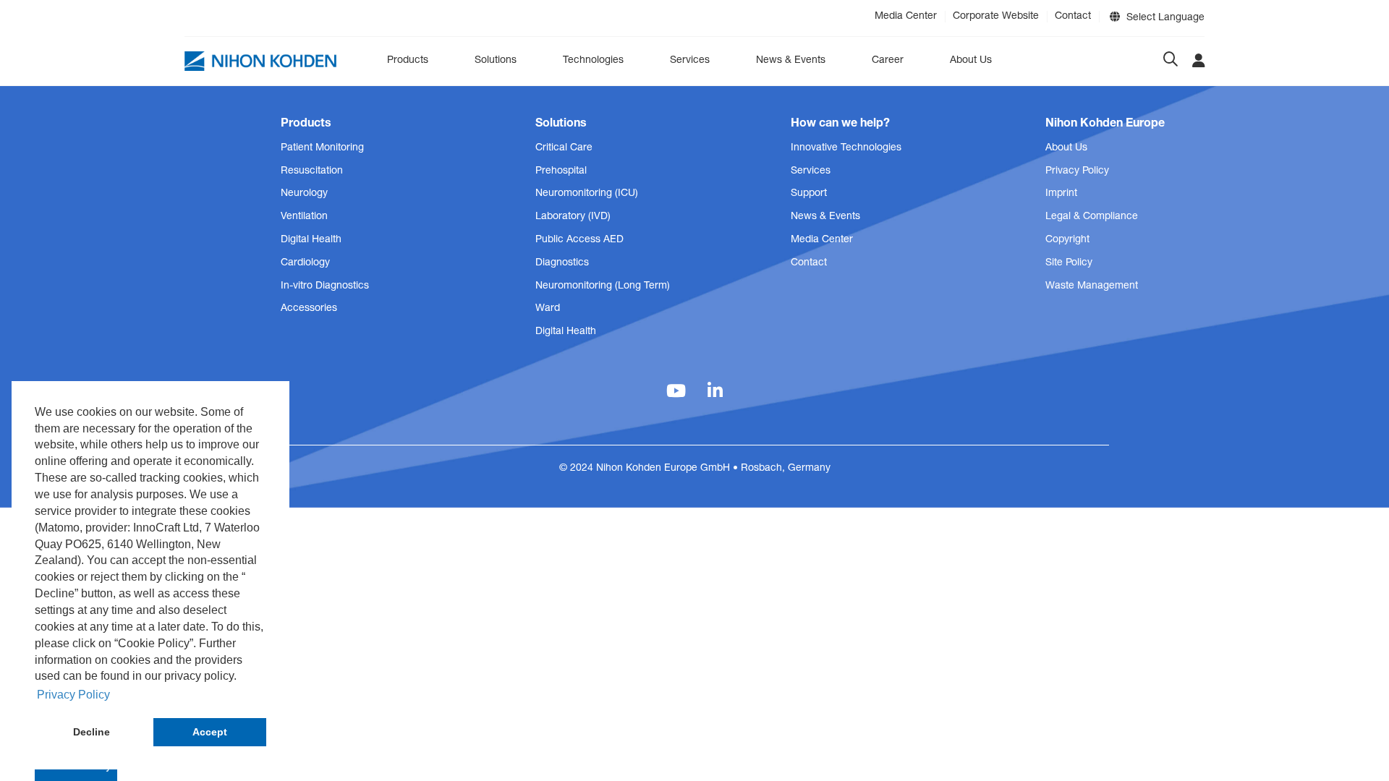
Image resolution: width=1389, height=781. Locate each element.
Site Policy (1068, 263)
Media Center (906, 17)
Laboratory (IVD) (573, 217)
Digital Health (311, 240)
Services (690, 61)
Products (407, 61)
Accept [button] (209, 732)
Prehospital (561, 171)
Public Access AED (579, 240)
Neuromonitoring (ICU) (586, 194)
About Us (971, 61)
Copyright (1067, 240)
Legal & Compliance (1091, 217)
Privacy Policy (1077, 171)
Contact (1073, 17)
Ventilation (304, 217)
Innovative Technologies (846, 148)
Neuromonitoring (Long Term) (602, 286)
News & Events (790, 61)
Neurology (304, 194)
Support (809, 194)
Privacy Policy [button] (73, 694)
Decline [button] (91, 732)
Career (888, 61)
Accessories (309, 309)
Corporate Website (996, 17)
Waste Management (1091, 286)
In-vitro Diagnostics (325, 286)
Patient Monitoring (322, 148)
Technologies (593, 61)
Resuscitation (312, 171)
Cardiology (305, 263)
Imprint (1061, 194)
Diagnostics (562, 263)
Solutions (496, 61)
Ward (547, 309)
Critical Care (563, 148)
